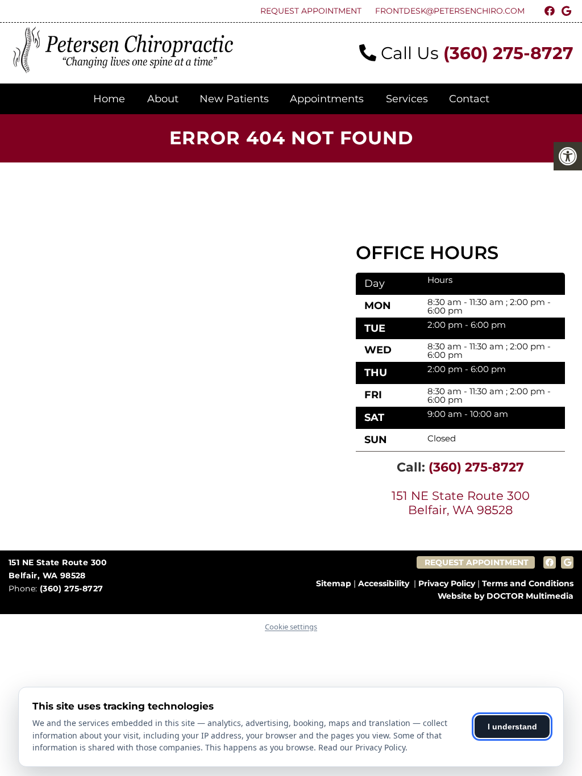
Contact (469, 99)
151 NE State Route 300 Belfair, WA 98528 (461, 503)
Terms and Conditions (527, 583)
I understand (512, 726)
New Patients (234, 99)
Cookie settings (291, 626)
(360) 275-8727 (508, 53)
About (162, 99)
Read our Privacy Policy (361, 747)
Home (109, 99)
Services (407, 99)
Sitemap (333, 583)
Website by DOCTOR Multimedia (505, 596)
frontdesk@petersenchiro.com (450, 11)
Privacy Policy (446, 583)
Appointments (327, 99)
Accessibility (383, 583)
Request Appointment (310, 11)
